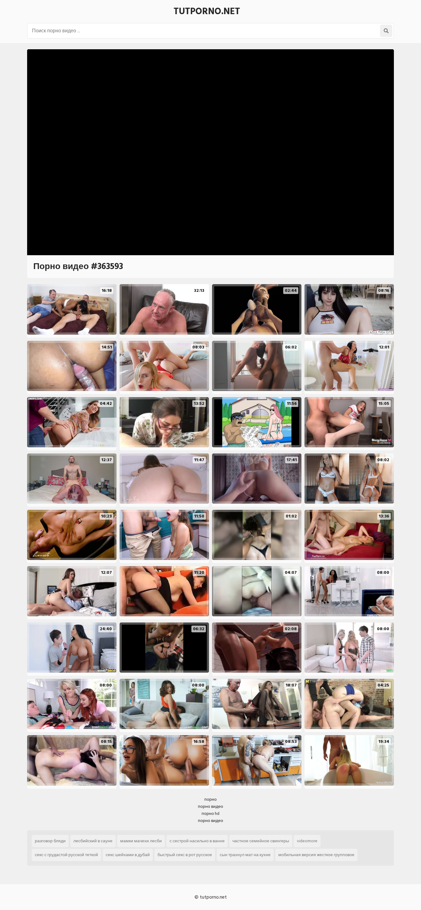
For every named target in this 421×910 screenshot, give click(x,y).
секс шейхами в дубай (128, 854)
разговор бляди (50, 840)
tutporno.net (207, 11)
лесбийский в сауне (92, 840)
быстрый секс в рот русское (184, 854)
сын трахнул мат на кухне (245, 854)
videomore (307, 840)
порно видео (210, 806)
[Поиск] (386, 31)
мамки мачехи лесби (141, 840)
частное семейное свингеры (260, 840)
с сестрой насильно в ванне (197, 840)
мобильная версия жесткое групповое (316, 854)
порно (210, 799)
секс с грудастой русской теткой (66, 854)
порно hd (210, 813)
